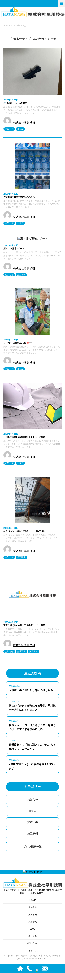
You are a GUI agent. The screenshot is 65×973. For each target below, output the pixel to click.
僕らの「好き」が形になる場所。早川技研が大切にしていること (32, 707)
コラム (20, 129)
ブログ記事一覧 (32, 846)
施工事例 (21, 275)
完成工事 (21, 651)
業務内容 (32, 907)
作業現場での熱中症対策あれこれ (19, 197)
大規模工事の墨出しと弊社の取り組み (31, 690)
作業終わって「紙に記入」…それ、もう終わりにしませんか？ (32, 746)
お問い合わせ (32, 943)
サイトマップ (32, 950)
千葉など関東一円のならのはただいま (32, 891)
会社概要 (32, 936)
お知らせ (9, 129)
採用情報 (32, 922)
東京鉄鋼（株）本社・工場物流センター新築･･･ (25, 625)
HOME (32, 900)
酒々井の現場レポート (13, 248)
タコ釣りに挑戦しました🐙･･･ (17, 343)
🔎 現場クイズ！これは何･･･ (17, 103)
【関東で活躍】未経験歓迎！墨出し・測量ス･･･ (25, 437)
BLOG (32, 929)
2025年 (16, 25)
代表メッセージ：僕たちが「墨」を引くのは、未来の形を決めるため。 (32, 727)
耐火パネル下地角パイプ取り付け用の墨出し (24, 531)
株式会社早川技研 (24, 122)
